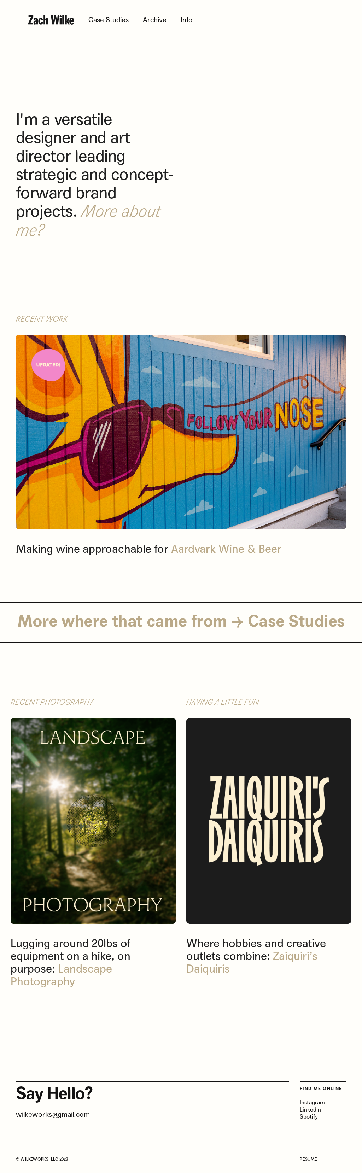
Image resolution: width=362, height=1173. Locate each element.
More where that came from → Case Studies (181, 622)
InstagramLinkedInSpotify (312, 1110)
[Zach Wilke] (51, 20)
